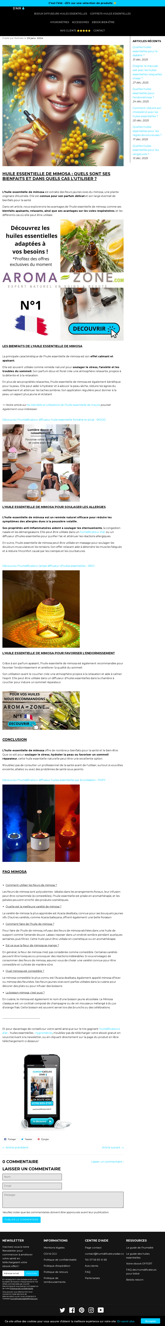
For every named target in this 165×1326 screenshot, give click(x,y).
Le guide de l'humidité (139, 1247)
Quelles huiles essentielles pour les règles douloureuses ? (147, 131)
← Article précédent (15, 1147)
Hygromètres (59, 22)
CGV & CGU (50, 1253)
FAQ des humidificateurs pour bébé (141, 1271)
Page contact (93, 1247)
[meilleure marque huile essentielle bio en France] (41, 728)
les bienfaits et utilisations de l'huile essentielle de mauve (63, 404)
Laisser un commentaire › (107, 1161)
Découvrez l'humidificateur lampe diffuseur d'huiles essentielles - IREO (48, 565)
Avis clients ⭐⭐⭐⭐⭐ (75, 30)
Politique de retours (56, 1271)
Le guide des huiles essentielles (138, 1255)
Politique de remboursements (54, 1280)
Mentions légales (54, 1247)
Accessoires (80, 22)
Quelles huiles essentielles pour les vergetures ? (146, 150)
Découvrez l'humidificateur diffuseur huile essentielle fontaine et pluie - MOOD (54, 419)
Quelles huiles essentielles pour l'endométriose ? (144, 93)
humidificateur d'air (92, 532)
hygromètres (43, 1032)
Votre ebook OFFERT (139, 1263)
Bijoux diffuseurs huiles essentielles (60, 13)
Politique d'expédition (57, 1265)
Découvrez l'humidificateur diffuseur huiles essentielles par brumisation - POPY (54, 780)
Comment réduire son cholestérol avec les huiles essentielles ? (147, 112)
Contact (99, 30)
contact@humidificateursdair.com (103, 1253)
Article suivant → (113, 1147)
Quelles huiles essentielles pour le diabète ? (145, 51)
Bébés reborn (134, 1279)
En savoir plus (126, 1321)
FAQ (87, 1271)
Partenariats (92, 1278)
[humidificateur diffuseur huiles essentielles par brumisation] (41, 861)
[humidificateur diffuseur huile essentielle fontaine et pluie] (41, 500)
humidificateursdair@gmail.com (24, 1298)
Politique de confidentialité (21, 1288)
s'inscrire (31, 1273)
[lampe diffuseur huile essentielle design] (41, 646)
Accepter (150, 1321)
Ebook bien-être (103, 22)
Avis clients (91, 1265)
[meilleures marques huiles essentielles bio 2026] (63, 339)
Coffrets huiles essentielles (110, 13)
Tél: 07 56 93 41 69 (96, 1259)
